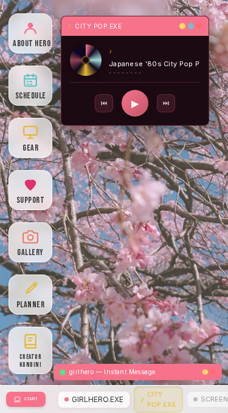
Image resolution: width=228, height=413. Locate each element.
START (31, 398)
